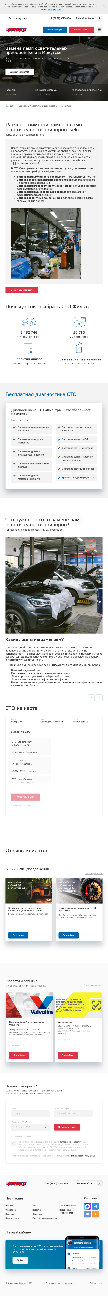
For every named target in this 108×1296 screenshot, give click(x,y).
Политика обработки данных (81, 1156)
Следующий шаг (25, 797)
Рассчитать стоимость (22, 290)
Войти (20, 1260)
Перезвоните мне (67, 1127)
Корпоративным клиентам (44, 1218)
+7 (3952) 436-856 (60, 18)
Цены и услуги (12, 1218)
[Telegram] (95, 1206)
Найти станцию (55, 30)
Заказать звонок (82, 30)
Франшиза (37, 1214)
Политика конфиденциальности (60, 1283)
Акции (35, 1206)
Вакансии (9, 1214)
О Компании (10, 1210)
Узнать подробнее (13, 94)
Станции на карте (67, 1206)
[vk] (87, 1214)
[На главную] (16, 29)
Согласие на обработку (70, 1142)
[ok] (95, 1214)
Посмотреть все (94, 873)
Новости (36, 1210)
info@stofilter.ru (95, 1283)
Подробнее (18, 935)
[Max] (87, 1206)
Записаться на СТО (20, 72)
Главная (9, 106)
